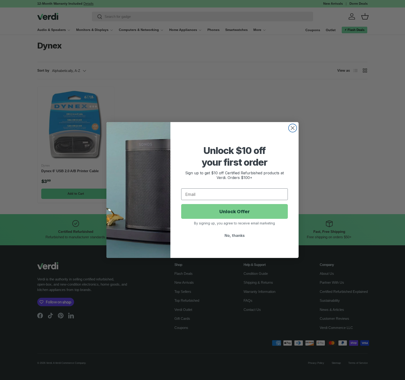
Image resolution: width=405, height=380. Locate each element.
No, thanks (235, 235)
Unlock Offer (234, 211)
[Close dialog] (293, 128)
